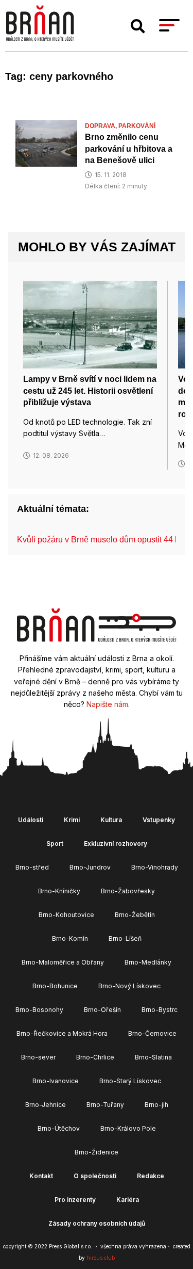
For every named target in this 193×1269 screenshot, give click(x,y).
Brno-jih (156, 1105)
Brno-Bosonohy (39, 1010)
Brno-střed (32, 867)
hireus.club (100, 1258)
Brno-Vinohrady (154, 867)
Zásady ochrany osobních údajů (96, 1223)
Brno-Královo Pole (128, 1128)
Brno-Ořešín (102, 1010)
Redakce (150, 1176)
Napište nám (107, 704)
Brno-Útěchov (59, 1128)
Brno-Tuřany (105, 1105)
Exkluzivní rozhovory (115, 843)
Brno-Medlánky (148, 962)
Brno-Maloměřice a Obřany (63, 962)
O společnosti (95, 1176)
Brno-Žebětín (135, 915)
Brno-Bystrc (160, 1010)
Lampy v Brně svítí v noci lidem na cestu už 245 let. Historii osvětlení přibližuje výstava (89, 391)
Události (30, 820)
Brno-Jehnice (45, 1105)
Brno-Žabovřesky (128, 891)
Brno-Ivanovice (55, 1081)
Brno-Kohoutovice (66, 915)
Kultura (111, 820)
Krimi (72, 820)
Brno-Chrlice (95, 1057)
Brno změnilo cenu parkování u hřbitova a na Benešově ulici (128, 149)
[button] (138, 26)
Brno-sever (38, 1057)
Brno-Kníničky (59, 891)
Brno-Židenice (96, 1152)
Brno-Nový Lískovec (129, 986)
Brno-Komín (70, 938)
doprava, (101, 126)
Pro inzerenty (75, 1199)
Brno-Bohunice (55, 986)
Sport (54, 843)
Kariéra (127, 1199)
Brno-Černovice (152, 1033)
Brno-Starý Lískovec (130, 1081)
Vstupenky (159, 820)
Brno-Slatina (153, 1057)
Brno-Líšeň (125, 938)
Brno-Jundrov (90, 867)
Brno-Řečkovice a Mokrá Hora (62, 1033)
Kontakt (41, 1176)
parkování (136, 126)
